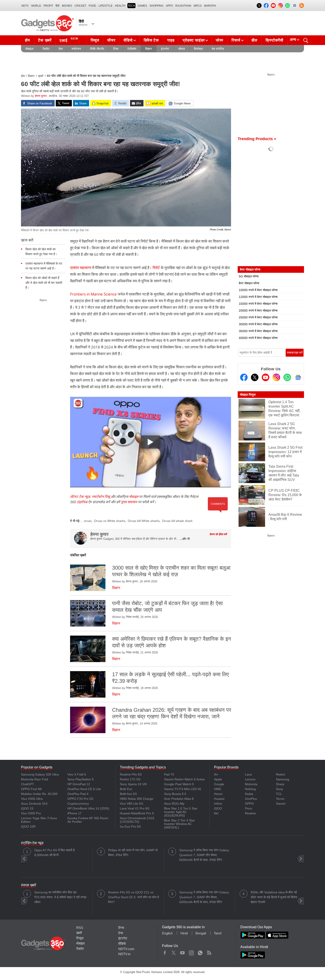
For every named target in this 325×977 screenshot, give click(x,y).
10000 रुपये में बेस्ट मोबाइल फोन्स (258, 290)
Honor (218, 794)
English (167, 933)
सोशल (181, 49)
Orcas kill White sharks (144, 521)
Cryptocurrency (78, 803)
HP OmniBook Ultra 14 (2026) (88, 808)
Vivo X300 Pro (31, 813)
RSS (79, 928)
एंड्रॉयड (82, 501)
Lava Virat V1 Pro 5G (134, 808)
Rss (209, 952)
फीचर (111, 40)
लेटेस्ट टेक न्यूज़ (80, 496)
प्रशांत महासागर (80, 267)
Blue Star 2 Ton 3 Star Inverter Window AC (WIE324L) (179, 824)
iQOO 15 (27, 808)
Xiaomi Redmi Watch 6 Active (184, 779)
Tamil (217, 933)
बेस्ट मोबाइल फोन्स (249, 283)
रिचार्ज (235, 40)
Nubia (249, 794)
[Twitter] (254, 377)
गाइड (170, 40)
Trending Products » (257, 139)
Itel (216, 813)
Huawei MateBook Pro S (137, 813)
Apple (218, 779)
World (36, 5)
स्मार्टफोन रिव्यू (101, 496)
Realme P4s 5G (131, 774)
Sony (279, 789)
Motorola (251, 784)
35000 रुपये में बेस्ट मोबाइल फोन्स (258, 331)
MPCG (198, 5)
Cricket (80, 5)
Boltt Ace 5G (128, 794)
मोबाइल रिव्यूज (248, 394)
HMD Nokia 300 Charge (136, 798)
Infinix (218, 803)
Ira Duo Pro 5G (130, 826)
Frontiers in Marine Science (94, 294)
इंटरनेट (165, 49)
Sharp (280, 784)
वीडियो (128, 40)
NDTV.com (126, 949)
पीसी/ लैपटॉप (97, 49)
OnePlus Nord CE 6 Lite (84, 789)
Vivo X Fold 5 (76, 774)
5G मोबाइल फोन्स (248, 276)
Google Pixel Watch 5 (179, 784)
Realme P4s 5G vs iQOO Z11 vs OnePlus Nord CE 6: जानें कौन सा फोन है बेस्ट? (133, 897)
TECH (131, 5)
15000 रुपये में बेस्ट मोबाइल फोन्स (258, 303)
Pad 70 (169, 774)
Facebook (165, 952)
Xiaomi (280, 803)
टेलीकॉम (131, 49)
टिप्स (115, 49)
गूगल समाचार (129, 501)
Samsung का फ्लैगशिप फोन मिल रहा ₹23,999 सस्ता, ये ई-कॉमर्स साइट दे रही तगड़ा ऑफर (60, 897)
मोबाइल (29, 49)
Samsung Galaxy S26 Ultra (40, 774)
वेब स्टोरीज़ (218, 49)
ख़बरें (40, 76)
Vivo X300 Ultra (32, 798)
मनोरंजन (76, 49)
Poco (248, 808)
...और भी (185, 538)
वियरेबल (198, 49)
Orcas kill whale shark (177, 521)
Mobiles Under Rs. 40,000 (39, 794)
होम (27, 40)
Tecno (280, 798)
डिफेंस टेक (151, 40)
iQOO (218, 808)
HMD (217, 789)
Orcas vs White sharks (109, 521)
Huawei (219, 798)
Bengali (200, 933)
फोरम (219, 40)
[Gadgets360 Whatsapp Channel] (287, 377)
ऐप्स (61, 49)
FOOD (92, 5)
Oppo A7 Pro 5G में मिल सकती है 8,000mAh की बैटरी (54, 852)
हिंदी (57, 5)
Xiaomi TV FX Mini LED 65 (182, 789)
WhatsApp (200, 952)
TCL (279, 794)
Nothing (250, 789)
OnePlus (251, 798)
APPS (169, 5)
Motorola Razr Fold (34, 779)
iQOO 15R (28, 826)
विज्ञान (148, 49)
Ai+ (216, 774)
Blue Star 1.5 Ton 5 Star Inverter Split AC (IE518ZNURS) (180, 812)
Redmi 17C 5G (130, 779)
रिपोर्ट (157, 267)
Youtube (182, 952)
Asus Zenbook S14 (34, 803)
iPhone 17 (74, 813)
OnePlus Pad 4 (77, 794)
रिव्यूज (95, 40)
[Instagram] (276, 377)
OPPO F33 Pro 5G (80, 798)
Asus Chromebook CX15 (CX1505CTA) (137, 819)
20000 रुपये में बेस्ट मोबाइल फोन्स (258, 310)
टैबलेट (46, 49)
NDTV (25, 5)
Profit (48, 5)
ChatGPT (27, 784)
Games (142, 5)
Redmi (280, 774)
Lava (248, 774)
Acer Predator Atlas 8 (179, 798)
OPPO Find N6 (31, 789)
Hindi (184, 933)
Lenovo (250, 779)
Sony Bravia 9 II (175, 794)
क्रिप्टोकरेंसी (274, 40)
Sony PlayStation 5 (80, 779)
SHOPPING (156, 5)
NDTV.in (124, 954)
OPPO (249, 803)
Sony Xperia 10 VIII (133, 784)
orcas (88, 521)
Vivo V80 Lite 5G (131, 803)
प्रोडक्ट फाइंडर (194, 40)
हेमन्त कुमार (41, 96)
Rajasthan (183, 5)
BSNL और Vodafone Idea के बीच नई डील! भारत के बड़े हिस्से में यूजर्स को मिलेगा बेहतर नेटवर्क (274, 897)
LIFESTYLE (106, 5)
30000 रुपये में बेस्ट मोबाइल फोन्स (258, 324)
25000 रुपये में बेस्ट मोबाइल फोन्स (258, 317)
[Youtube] (265, 377)
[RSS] (301, 5)
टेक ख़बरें (44, 40)
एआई (69, 40)
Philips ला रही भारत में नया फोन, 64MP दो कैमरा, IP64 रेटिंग (133, 852)
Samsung (282, 779)
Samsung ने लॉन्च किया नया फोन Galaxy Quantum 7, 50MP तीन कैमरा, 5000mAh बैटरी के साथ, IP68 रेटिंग (204, 855)
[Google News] (298, 377)
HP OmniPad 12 (78, 784)
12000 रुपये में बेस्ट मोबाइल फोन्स (258, 297)
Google (219, 784)
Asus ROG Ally (174, 803)
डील (254, 40)
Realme (250, 813)
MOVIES (67, 5)
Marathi (210, 5)
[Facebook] (244, 377)
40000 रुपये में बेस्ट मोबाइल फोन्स (258, 338)
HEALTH (120, 5)
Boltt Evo (126, 789)
